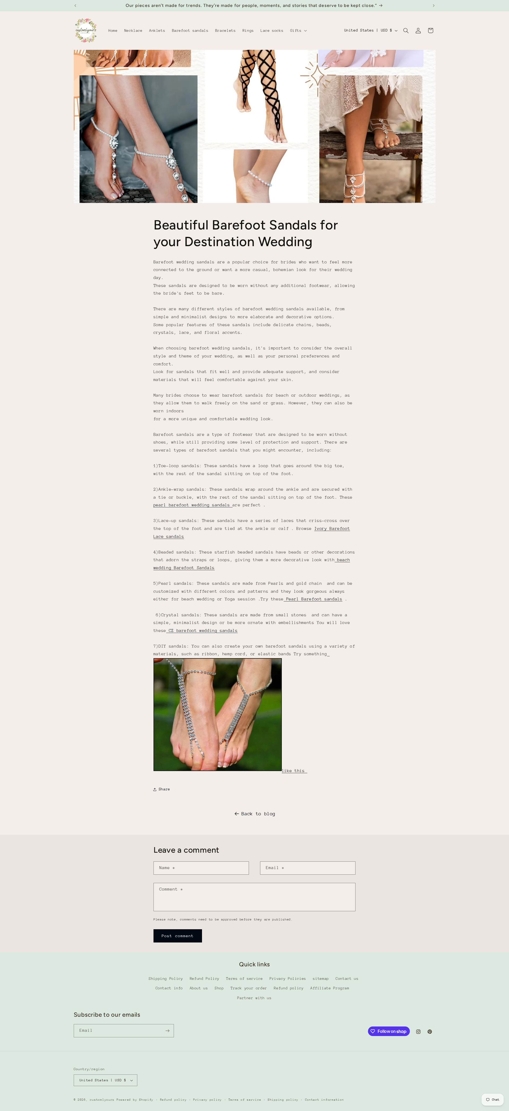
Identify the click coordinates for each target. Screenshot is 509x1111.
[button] (298, 30)
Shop (219, 988)
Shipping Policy (166, 978)
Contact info (169, 988)
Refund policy (289, 988)
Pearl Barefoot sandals (313, 599)
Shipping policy (283, 1099)
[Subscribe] (167, 1030)
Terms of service (244, 978)
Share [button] (164, 789)
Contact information (324, 1099)
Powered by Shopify (135, 1099)
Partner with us (254, 998)
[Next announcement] (434, 5)
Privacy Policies (288, 978)
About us (199, 988)
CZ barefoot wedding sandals (202, 630)
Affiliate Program (329, 988)
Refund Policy (205, 978)
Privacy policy (207, 1099)
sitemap (321, 978)
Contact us (347, 978)
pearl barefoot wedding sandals (193, 505)
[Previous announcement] (75, 5)
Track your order (249, 988)
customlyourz (102, 1099)
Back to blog (258, 813)
